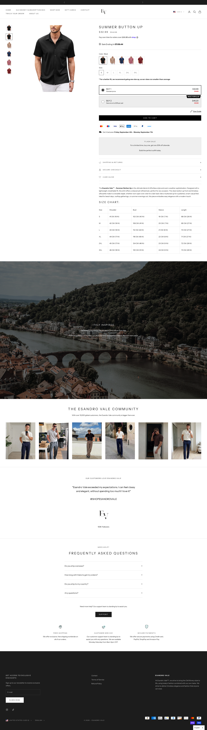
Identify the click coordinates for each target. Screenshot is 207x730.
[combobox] (199, 727)
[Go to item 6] (9, 71)
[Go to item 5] (9, 62)
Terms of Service (97, 680)
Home (8, 10)
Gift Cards (70, 10)
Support (103, 614)
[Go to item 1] (9, 28)
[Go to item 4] (9, 54)
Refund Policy (96, 684)
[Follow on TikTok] (13, 709)
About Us (34, 13)
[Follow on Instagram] (7, 709)
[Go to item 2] (9, 36)
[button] (150, 90)
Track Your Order (15, 13)
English (38, 720)
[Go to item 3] (9, 45)
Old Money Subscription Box (30, 10)
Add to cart (150, 118)
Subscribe (14, 700)
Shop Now (55, 10)
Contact (85, 10)
